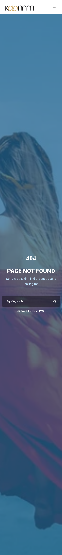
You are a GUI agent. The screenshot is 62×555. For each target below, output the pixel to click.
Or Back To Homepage (31, 311)
